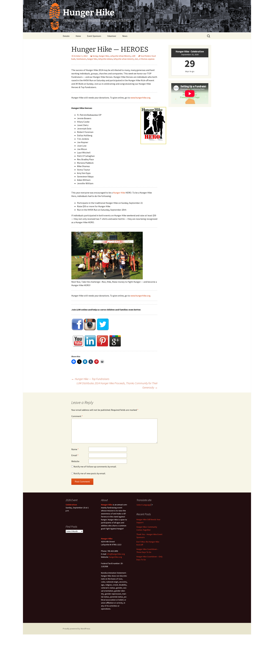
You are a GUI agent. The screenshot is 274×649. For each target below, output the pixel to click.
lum (136, 59)
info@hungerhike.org (116, 554)
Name (75, 449)
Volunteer (111, 36)
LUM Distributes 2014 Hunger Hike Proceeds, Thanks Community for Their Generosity (117, 385)
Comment (77, 416)
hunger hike (92, 59)
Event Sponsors (94, 36)
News (124, 36)
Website (75, 461)
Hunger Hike (104, 56)
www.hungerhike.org (140, 97)
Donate (66, 36)
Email (74, 455)
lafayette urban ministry (124, 59)
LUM (133, 56)
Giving (95, 56)
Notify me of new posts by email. (90, 473)
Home (78, 36)
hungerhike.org (115, 557)
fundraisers (81, 59)
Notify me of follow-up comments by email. (95, 466)
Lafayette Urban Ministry (120, 56)
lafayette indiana (105, 59)
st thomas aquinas (147, 59)
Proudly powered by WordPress (76, 628)
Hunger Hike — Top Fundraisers (90, 379)
